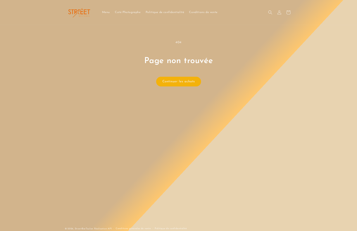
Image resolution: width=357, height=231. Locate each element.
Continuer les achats (178, 81)
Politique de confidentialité (171, 228)
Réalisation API (103, 229)
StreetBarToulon (84, 229)
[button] (270, 12)
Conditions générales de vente (133, 228)
